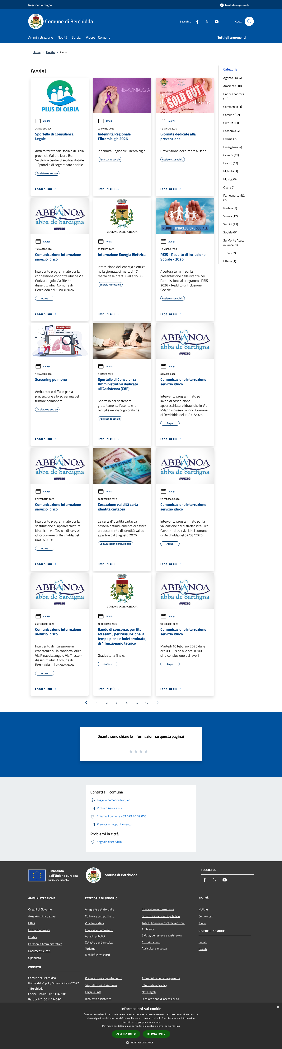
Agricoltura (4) (232, 78)
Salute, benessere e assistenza (162, 935)
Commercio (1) (232, 106)
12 (146, 702)
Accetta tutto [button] (126, 1034)
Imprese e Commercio (99, 930)
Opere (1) (229, 187)
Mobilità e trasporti (97, 954)
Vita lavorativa (94, 923)
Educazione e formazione (158, 909)
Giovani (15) (231, 155)
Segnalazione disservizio (101, 985)
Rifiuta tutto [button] (156, 1033)
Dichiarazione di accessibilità (160, 999)
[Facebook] (196, 21)
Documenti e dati (39, 951)
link (178, 1025)
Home (36, 52)
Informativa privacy (154, 985)
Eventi (203, 949)
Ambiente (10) (232, 86)
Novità (50, 52)
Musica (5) (230, 179)
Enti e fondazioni (39, 930)
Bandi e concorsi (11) (234, 96)
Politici (32, 937)
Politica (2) (230, 208)
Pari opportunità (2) (234, 197)
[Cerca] (249, 21)
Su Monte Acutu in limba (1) (234, 242)
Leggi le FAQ (93, 992)
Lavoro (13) (230, 163)
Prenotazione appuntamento (103, 978)
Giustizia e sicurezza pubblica (161, 916)
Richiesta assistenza (98, 999)
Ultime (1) (229, 261)
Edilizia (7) (230, 139)
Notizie (203, 909)
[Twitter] (205, 21)
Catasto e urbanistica (99, 942)
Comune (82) (231, 114)
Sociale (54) (230, 232)
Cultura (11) (231, 122)
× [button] (277, 1007)
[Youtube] (215, 21)
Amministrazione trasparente (161, 978)
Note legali (149, 992)
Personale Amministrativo (45, 944)
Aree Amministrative (41, 916)
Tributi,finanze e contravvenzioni (163, 923)
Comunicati (206, 916)
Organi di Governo (40, 909)
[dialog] (141, 1026)
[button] (141, 1042)
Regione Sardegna (40, 5)
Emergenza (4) (232, 147)
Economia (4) (231, 131)
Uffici (31, 923)
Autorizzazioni (151, 942)
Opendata (34, 957)
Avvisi (46, 121)
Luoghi (203, 942)
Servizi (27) (230, 224)
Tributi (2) (229, 253)
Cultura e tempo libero (99, 916)
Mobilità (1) (230, 171)
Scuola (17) (230, 216)
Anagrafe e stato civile (99, 909)
